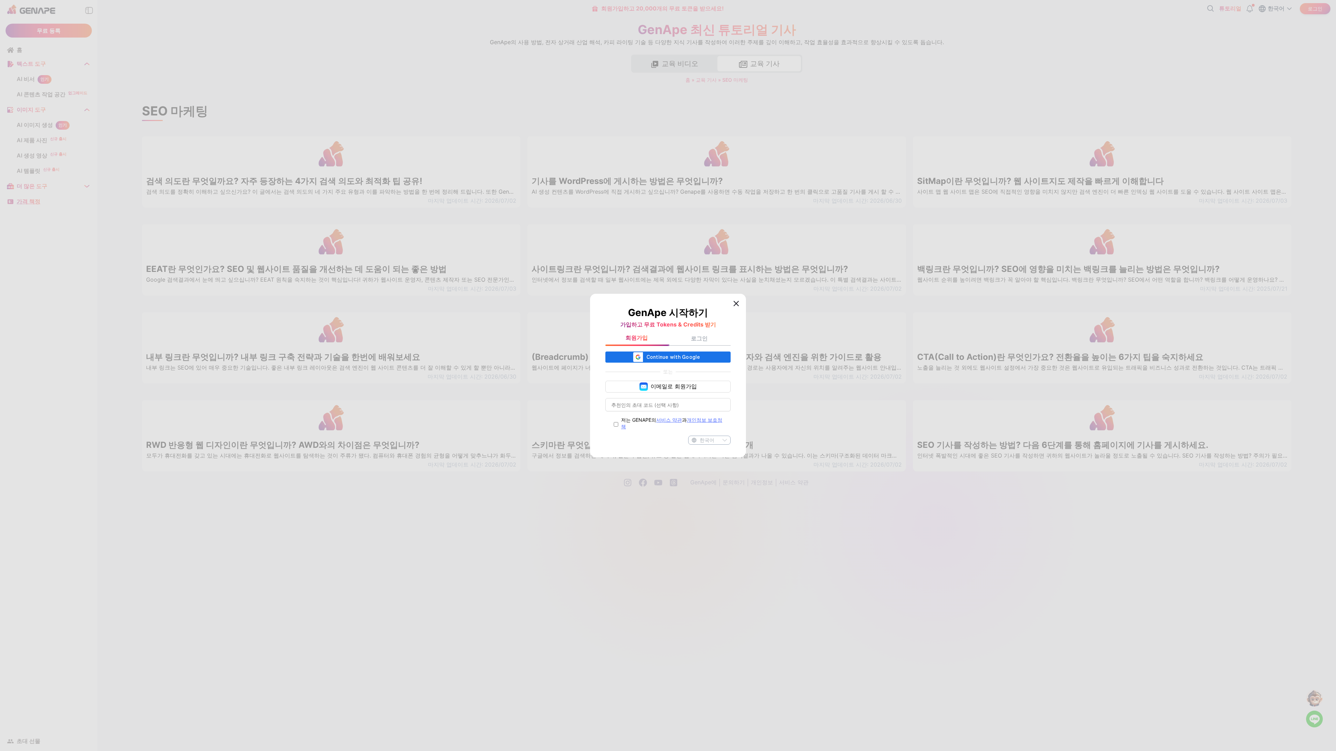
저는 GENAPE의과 (671, 423)
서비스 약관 (669, 420)
